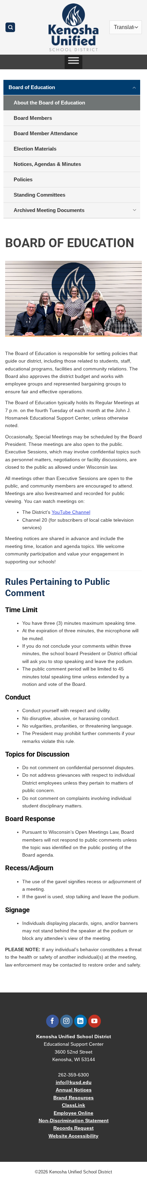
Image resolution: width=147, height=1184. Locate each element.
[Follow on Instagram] (66, 1021)
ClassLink (73, 1105)
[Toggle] (134, 87)
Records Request (73, 1128)
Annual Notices (74, 1090)
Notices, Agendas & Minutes (47, 164)
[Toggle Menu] (73, 62)
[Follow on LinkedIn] (80, 1021)
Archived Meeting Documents (49, 210)
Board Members (33, 118)
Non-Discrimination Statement (74, 1120)
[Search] (10, 27)
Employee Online (73, 1113)
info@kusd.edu (74, 1082)
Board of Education (32, 87)
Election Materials (35, 149)
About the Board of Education (49, 102)
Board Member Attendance (46, 133)
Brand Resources (73, 1097)
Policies (23, 179)
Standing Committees (39, 195)
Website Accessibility (73, 1136)
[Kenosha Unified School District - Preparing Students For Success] (73, 27)
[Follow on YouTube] (94, 1021)
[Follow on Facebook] (52, 1021)
